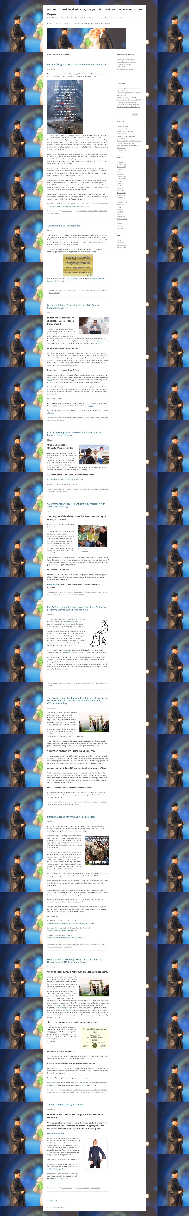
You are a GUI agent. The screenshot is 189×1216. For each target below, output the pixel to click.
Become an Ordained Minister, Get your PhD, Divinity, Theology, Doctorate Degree (94, 12)
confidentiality (56, 595)
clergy (105, 489)
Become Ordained (67, 211)
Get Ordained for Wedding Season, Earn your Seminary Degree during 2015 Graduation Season (75, 960)
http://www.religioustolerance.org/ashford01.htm (62, 930)
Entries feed (120, 242)
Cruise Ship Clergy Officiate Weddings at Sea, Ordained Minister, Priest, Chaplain (74, 433)
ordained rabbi (103, 211)
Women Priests (94, 683)
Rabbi (75, 279)
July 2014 (119, 207)
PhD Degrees (121, 67)
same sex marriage (56, 947)
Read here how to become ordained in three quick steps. (70, 206)
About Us (58, 23)
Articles (67, 23)
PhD (94, 1092)
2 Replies (49, 440)
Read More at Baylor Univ (59, 1178)
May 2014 (120, 212)
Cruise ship (50, 491)
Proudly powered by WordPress (55, 1208)
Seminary (100, 341)
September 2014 (122, 202)
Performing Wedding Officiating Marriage (85, 489)
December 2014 (121, 197)
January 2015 (121, 195)
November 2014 (121, 200)
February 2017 (121, 167)
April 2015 (120, 188)
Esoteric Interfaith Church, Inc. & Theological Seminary (92, 23)
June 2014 (120, 209)
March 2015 (120, 190)
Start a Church (121, 148)
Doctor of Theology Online (124, 64)
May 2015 (120, 186)
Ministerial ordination (70, 652)
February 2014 (121, 216)
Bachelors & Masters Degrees (125, 69)
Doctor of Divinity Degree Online (126, 62)
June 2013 (120, 224)
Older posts (52, 1200)
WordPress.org (121, 247)
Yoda (48, 213)
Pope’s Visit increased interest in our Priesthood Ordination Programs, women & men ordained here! (77, 608)
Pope (87, 683)
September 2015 (122, 179)
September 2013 (122, 219)
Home (49, 23)
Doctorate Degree (65, 1085)
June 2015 (120, 183)
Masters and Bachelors (82, 1085)
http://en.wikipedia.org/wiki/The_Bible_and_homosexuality (65, 937)
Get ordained (52, 584)
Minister (69, 279)
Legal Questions (77, 1090)
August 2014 (120, 205)
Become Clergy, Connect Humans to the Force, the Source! (76, 64)
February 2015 (121, 193)
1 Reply (49, 313)
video (50, 380)
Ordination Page (61, 1008)
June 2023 (120, 162)
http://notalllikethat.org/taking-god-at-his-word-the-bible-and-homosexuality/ (70, 923)
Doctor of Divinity (87, 1092)
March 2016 (120, 174)
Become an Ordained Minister (126, 59)
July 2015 (119, 181)
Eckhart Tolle (83, 211)
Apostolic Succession (77, 626)
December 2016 (121, 169)
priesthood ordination (70, 622)
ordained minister (93, 211)
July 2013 (119, 221)
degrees (53, 1032)
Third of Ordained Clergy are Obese (65, 1104)
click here (50, 413)
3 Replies (49, 230)
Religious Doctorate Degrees (81, 418)
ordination (105, 290)
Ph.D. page (50, 1085)
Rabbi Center (66, 1010)
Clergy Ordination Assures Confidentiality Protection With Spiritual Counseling (76, 505)
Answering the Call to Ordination (63, 225)
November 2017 (121, 164)
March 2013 (120, 228)
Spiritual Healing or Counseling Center (84, 592)
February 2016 (121, 176)
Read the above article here (56, 1133)
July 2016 (119, 171)
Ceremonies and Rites (123, 129)
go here (90, 406)
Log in (119, 240)
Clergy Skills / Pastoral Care (80, 290)
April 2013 (120, 226)
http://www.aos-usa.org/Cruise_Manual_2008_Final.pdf (65, 479)
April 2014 (120, 214)
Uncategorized (121, 150)
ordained (98, 290)
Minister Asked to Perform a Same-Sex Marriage (71, 816)
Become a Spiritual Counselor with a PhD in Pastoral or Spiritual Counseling (75, 306)
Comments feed (121, 245)
